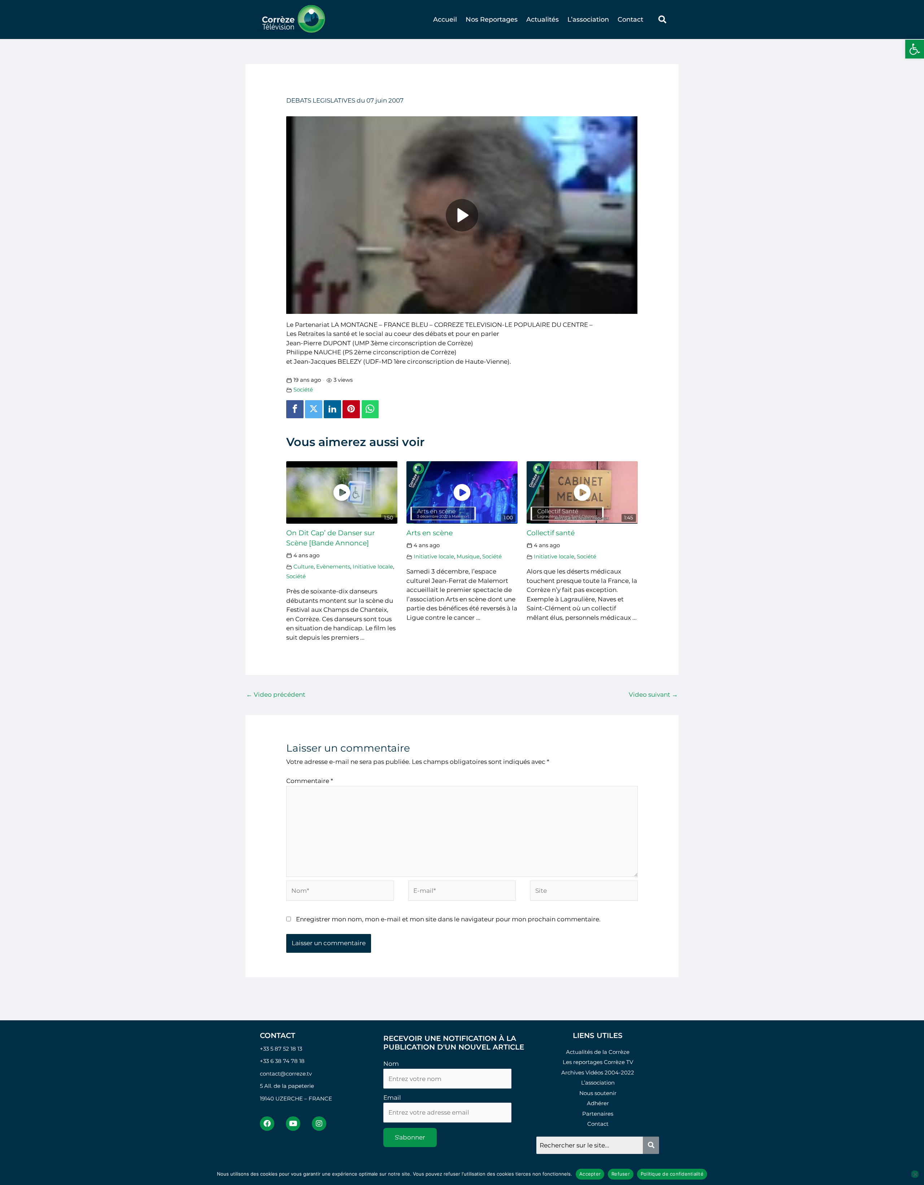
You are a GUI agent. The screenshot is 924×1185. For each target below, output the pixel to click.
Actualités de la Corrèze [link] (597, 1051)
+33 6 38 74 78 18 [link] (282, 1061)
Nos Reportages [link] (492, 19)
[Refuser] (915, 1174)
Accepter (590, 1174)
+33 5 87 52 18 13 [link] (281, 1048)
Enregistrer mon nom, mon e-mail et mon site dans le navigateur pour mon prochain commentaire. (448, 919)
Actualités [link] (542, 19)
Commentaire (309, 780)
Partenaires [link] (597, 1113)
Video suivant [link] (653, 694)
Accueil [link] (445, 19)
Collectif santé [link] (551, 533)
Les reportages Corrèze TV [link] (598, 1062)
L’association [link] (588, 19)
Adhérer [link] (598, 1103)
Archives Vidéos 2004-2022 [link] (597, 1072)
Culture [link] (303, 566)
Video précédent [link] (275, 694)
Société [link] (303, 389)
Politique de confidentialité (672, 1174)
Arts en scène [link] (429, 533)
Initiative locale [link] (373, 566)
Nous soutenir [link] (597, 1093)
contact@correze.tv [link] (286, 1073)
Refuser (620, 1174)
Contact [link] (630, 19)
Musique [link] (468, 556)
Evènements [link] (333, 566)
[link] (914, 49)
